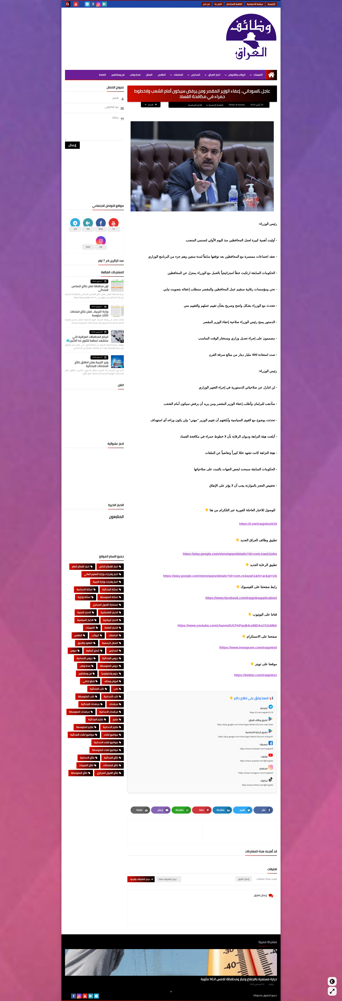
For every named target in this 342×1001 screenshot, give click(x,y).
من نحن (206, 4)
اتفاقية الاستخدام (234, 4)
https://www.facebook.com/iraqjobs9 (256, 749)
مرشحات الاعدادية (108, 711)
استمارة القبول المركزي (105, 604)
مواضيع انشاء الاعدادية (106, 742)
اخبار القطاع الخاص (108, 566)
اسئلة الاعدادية (85, 589)
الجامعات (178, 74)
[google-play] (104, 4)
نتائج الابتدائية (111, 757)
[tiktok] (81, 4)
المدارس (195, 74)
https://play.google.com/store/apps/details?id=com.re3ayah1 (245, 736)
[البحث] (67, 4)
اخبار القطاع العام (81, 566)
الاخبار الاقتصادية (109, 612)
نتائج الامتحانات (110, 765)
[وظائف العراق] (251, 39)
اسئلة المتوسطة (109, 597)
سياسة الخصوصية (255, 4)
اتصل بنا (218, 4)
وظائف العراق (242, 995)
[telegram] (87, 4)
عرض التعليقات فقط (168, 879)
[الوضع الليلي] (332, 981)
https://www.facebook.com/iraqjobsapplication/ (241, 598)
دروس (73, 650)
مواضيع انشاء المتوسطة (105, 750)
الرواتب (95, 635)
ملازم (115, 719)
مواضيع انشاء (111, 734)
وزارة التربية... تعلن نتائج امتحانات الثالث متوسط (89, 313)
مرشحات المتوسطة (79, 711)
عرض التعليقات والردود (140, 879)
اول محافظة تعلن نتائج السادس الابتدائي (90, 287)
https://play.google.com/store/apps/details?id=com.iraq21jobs (230, 554)
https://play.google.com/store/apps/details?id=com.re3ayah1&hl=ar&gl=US (220, 576)
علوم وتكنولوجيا (109, 673)
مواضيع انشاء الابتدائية (82, 734)
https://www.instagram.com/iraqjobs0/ (248, 647)
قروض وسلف (111, 681)
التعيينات (258, 74)
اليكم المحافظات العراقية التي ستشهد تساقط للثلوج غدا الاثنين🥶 (87, 338)
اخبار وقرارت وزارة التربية (105, 581)
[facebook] (92, 4)
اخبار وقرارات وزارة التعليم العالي (101, 574)
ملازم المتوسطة (84, 727)
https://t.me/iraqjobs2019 (258, 524)
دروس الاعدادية (85, 658)
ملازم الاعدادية (110, 727)
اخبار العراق (214, 74)
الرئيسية (271, 4)
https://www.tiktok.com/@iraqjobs (257, 785)
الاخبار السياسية (195, 105)
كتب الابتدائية (97, 688)
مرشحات (113, 704)
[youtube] (75, 4)
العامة (102, 74)
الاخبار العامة (111, 627)
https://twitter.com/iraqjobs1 (255, 675)
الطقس (162, 74)
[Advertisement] (130, 38)
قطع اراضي (89, 681)
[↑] (171, 991)
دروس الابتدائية (110, 658)
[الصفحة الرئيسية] (271, 75)
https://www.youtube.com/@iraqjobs (256, 761)
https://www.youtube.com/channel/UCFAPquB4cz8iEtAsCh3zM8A (227, 625)
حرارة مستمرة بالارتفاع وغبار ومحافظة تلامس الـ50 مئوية (239, 979)
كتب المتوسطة (86, 696)
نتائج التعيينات (86, 765)
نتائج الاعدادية (87, 757)
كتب (116, 688)
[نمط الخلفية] (332, 991)
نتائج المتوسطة (79, 773)
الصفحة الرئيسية (216, 105)
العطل (149, 74)
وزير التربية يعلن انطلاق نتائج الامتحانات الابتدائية (91, 364)
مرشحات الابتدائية (90, 704)
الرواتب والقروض (236, 74)
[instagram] (98, 4)
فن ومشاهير (118, 74)
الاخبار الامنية (84, 612)
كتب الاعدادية (111, 696)
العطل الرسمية (110, 643)
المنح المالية (92, 650)
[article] (166, 832)
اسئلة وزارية (84, 597)
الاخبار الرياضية (110, 620)
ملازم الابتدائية (95, 719)
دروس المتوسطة (109, 666)
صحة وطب (135, 74)
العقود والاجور (85, 643)
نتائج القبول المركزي (107, 773)
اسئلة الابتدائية (110, 589)
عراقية (271, 984)
